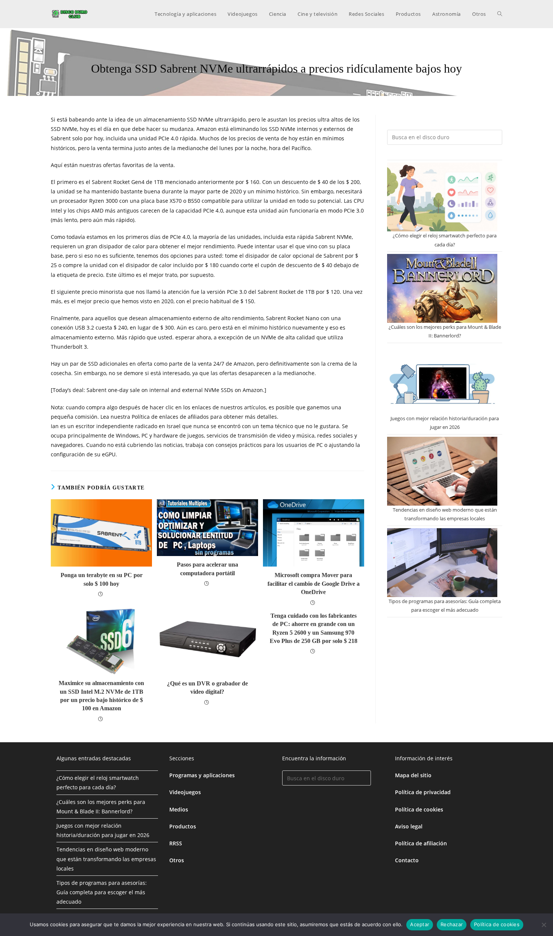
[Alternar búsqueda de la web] (500, 14)
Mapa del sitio (413, 775)
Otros (176, 860)
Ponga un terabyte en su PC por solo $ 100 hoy (102, 579)
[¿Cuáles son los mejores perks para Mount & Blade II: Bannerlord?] (442, 288)
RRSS (175, 843)
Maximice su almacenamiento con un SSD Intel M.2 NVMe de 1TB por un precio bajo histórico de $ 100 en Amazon (101, 695)
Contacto (407, 860)
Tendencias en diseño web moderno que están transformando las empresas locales (106, 859)
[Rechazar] (543, 924)
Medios (178, 809)
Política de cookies (419, 809)
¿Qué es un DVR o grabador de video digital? (207, 687)
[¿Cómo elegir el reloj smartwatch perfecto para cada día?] (442, 197)
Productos (182, 826)
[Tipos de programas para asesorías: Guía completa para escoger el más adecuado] (442, 562)
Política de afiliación (421, 843)
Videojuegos (185, 792)
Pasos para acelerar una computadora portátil (207, 568)
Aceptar (419, 924)
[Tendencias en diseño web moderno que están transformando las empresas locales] (442, 471)
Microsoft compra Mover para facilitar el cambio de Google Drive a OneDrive (313, 583)
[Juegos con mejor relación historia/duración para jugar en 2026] (442, 379)
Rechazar (452, 924)
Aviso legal (408, 826)
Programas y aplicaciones (202, 775)
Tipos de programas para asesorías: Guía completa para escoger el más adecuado (101, 892)
